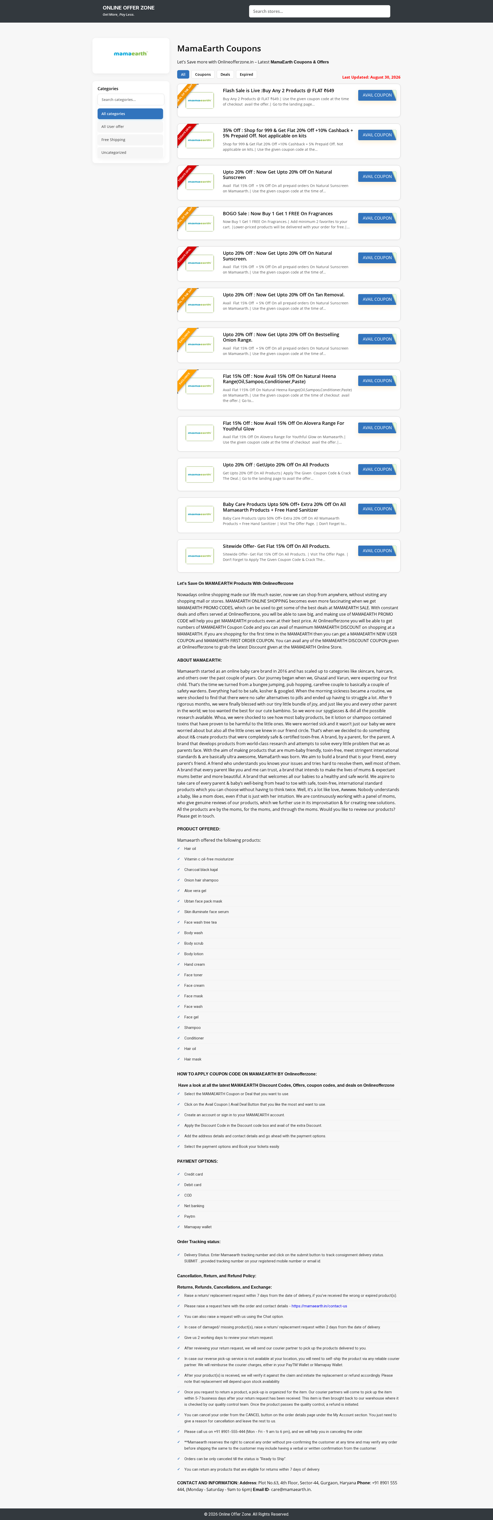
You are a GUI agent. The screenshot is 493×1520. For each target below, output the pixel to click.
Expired (246, 74)
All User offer (112, 126)
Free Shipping (113, 139)
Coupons (203, 74)
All (183, 74)
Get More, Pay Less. (119, 14)
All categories (113, 113)
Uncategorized (113, 152)
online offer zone (129, 8)
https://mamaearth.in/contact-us (319, 1306)
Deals (225, 74)
